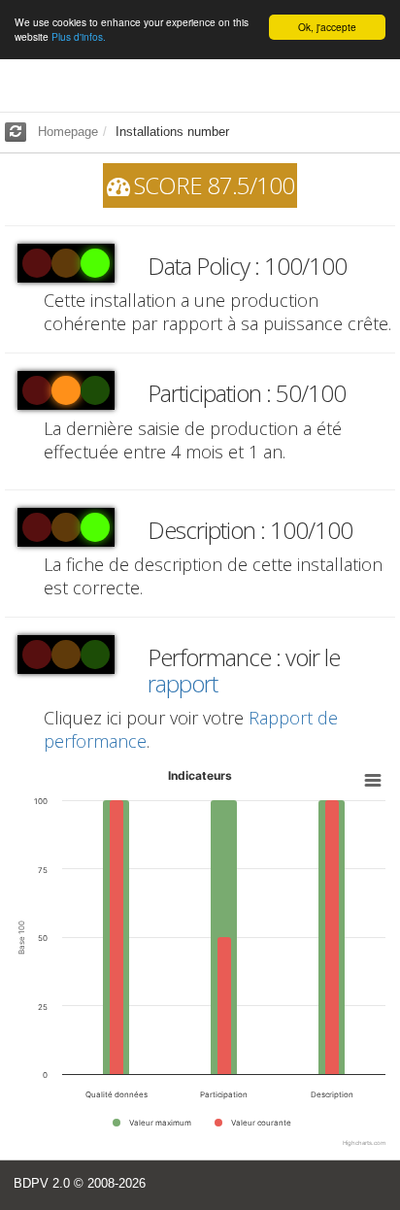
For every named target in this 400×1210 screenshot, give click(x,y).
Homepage (68, 131)
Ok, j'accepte (327, 26)
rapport (182, 683)
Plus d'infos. (78, 36)
